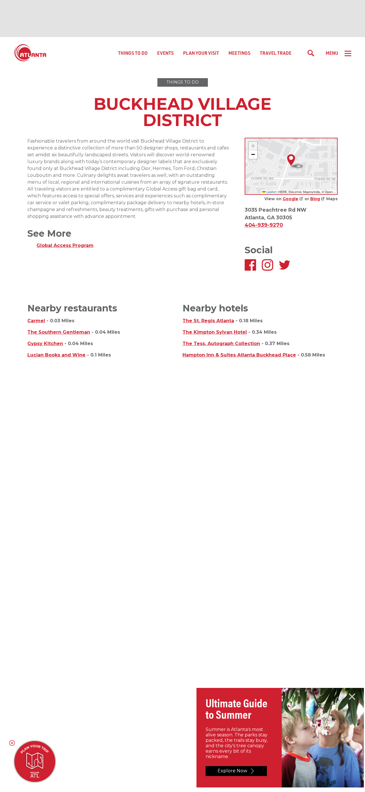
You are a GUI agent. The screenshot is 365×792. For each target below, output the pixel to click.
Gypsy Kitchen (45, 343)
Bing (315, 199)
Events (165, 53)
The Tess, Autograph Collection (221, 343)
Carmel (36, 320)
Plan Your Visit (201, 53)
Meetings (239, 53)
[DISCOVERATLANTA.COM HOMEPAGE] (31, 53)
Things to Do (133, 53)
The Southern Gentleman (58, 332)
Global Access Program (65, 245)
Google (290, 199)
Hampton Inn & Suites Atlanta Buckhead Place (239, 355)
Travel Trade (275, 53)
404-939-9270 (264, 225)
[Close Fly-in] (352, 696)
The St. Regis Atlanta (208, 320)
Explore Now (232, 770)
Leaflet (270, 191)
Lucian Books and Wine (56, 355)
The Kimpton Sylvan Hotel (214, 332)
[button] (291, 160)
